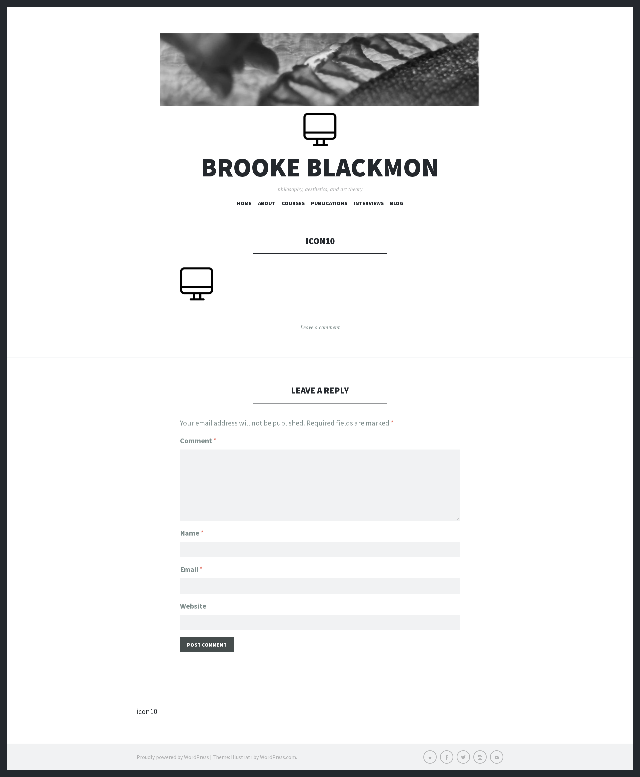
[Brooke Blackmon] (320, 69)
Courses (293, 203)
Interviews (369, 203)
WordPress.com (278, 757)
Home (244, 203)
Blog (396, 203)
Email (191, 569)
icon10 (147, 711)
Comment (198, 440)
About (266, 203)
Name (192, 533)
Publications (329, 203)
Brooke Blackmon (320, 167)
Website (193, 606)
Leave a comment (320, 327)
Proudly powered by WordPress (173, 757)
